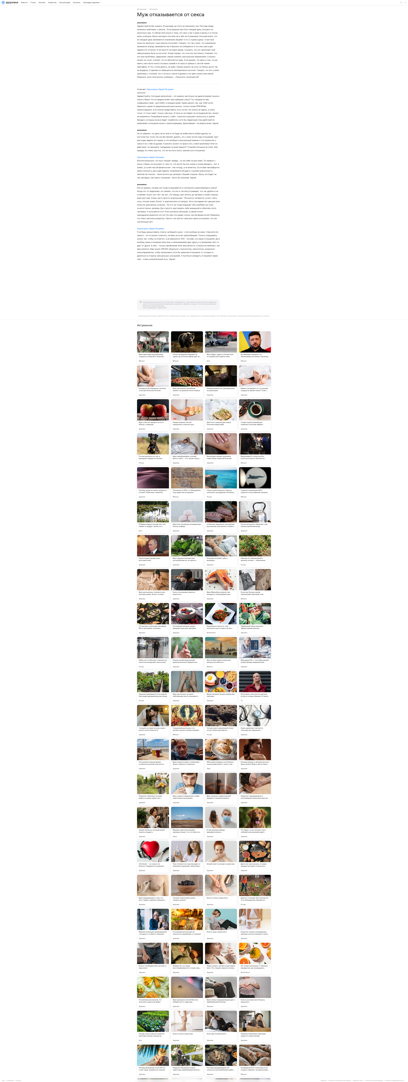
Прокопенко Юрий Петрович (160, 89)
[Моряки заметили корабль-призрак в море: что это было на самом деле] (187, 823)
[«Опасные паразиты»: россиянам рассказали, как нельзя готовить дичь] (221, 517)
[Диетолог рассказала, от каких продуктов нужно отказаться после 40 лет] (255, 857)
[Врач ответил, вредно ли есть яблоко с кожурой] (153, 415)
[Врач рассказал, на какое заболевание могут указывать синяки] (187, 687)
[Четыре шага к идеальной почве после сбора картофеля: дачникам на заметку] (221, 721)
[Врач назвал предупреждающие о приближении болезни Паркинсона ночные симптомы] (221, 993)
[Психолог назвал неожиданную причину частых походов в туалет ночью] (255, 925)
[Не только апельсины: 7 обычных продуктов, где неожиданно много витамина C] (255, 959)
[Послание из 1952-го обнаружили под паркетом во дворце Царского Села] (187, 483)
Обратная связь (358, 1080)
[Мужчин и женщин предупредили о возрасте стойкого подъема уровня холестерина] (153, 925)
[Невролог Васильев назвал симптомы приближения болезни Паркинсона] (187, 1060)
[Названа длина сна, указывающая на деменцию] (221, 381)
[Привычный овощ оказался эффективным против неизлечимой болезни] (255, 619)
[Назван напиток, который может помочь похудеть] (153, 823)
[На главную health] (11, 2)
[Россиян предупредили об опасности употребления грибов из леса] (221, 1060)
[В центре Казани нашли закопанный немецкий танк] (255, 585)
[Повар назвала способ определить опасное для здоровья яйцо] (187, 415)
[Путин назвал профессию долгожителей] (153, 551)
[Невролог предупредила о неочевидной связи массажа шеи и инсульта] (255, 789)
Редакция (324, 1080)
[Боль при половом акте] (221, 1027)
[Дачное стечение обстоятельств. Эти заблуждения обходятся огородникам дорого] (255, 891)
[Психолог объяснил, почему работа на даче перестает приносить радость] (153, 789)
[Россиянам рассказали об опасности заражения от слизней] (187, 925)
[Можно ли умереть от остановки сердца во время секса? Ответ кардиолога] (255, 381)
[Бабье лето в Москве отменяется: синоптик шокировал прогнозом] (153, 653)
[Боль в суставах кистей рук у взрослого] (255, 993)
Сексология (153, 9)
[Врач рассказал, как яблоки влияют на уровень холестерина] (187, 381)
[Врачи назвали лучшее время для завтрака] (221, 687)
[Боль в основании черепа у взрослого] (187, 585)
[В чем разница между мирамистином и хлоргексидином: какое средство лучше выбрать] (221, 823)
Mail (3, 1080)
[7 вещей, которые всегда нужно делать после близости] (153, 721)
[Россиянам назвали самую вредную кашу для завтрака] (187, 619)
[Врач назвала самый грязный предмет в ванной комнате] (221, 789)
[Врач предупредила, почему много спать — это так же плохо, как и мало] (187, 449)
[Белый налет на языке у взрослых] (221, 857)
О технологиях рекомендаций (373, 1080)
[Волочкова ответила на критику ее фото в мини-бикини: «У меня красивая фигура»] (255, 687)
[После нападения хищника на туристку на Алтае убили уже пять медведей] (187, 347)
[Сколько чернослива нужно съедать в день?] (187, 891)
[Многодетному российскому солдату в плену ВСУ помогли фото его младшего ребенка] (153, 347)
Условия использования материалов (339, 1080)
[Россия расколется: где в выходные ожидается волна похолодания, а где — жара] (153, 449)
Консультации (141, 9)
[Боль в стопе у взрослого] (221, 891)
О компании (10, 1080)
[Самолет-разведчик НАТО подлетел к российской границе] (255, 483)
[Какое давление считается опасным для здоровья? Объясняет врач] (255, 721)
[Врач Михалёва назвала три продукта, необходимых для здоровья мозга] (221, 585)
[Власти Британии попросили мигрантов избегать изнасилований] (221, 653)
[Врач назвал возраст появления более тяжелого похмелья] (187, 755)
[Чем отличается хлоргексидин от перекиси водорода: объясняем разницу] (187, 857)
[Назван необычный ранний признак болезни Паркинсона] (187, 653)
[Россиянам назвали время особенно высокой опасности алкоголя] (153, 755)
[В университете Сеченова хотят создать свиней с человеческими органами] (255, 1060)
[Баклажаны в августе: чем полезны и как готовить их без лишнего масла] (221, 619)
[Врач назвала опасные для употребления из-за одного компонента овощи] (187, 551)
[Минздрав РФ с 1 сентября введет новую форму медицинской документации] (255, 653)
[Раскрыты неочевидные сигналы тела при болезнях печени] (153, 381)
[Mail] (3, 2)
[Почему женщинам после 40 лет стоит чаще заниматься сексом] (153, 1060)
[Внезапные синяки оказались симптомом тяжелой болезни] (221, 449)
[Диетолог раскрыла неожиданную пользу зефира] (187, 517)
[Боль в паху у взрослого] (221, 925)
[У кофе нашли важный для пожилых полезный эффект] (255, 415)
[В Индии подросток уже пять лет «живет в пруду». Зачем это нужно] (153, 517)
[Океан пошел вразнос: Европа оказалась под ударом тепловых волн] (221, 483)
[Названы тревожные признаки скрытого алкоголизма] (255, 1027)
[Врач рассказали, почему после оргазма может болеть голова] (153, 585)
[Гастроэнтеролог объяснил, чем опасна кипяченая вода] (255, 517)
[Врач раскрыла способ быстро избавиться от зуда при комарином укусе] (187, 993)
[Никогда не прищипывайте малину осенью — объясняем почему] (255, 551)
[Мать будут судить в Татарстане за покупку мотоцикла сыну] (221, 347)
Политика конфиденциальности (394, 1080)
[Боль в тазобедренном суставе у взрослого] (153, 959)
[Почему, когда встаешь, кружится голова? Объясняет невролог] (153, 483)
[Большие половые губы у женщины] (221, 551)
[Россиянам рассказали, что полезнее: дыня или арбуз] (153, 993)
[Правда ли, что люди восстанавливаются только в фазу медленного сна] (187, 959)
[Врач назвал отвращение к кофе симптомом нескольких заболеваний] (187, 789)
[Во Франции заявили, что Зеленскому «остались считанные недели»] (255, 347)
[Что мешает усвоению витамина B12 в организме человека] (153, 619)
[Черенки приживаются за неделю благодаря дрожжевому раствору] (153, 687)
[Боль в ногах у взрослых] (187, 1027)
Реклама (18, 1080)
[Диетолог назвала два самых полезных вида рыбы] (221, 415)
